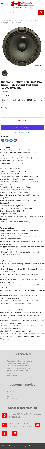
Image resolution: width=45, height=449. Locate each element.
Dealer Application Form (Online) (20, 361)
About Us (10, 391)
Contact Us (11, 394)
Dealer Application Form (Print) (19, 363)
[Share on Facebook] (2, 140)
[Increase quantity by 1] (20, 113)
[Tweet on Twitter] (7, 140)
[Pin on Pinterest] (15, 140)
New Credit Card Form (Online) (19, 366)
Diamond (6, 91)
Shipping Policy (13, 396)
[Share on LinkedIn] (11, 140)
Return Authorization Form (17, 371)
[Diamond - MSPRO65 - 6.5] (4, 73)
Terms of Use (12, 373)
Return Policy (12, 399)
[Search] (41, 12)
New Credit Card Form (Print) (18, 368)
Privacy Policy (12, 375)
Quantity (4, 108)
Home (3, 19)
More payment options (22, 132)
